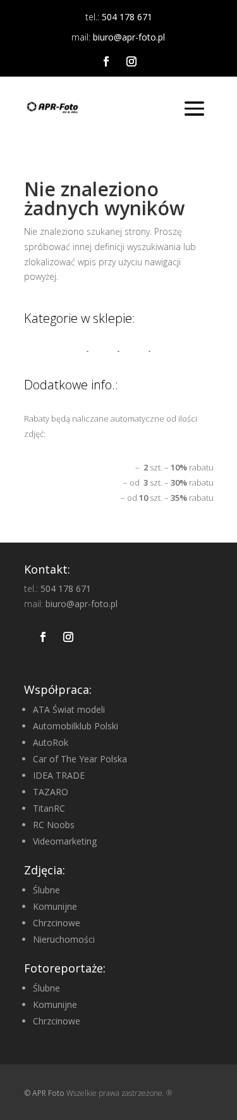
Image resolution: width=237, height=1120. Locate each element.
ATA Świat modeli (69, 709)
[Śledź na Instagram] (131, 61)
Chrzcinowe (56, 923)
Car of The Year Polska (80, 759)
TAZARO (50, 792)
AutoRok (50, 742)
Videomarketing (65, 841)
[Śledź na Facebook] (106, 61)
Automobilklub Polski (75, 726)
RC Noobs (54, 825)
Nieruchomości (64, 939)
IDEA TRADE (59, 775)
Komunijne (55, 906)
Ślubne (46, 890)
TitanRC (49, 808)
